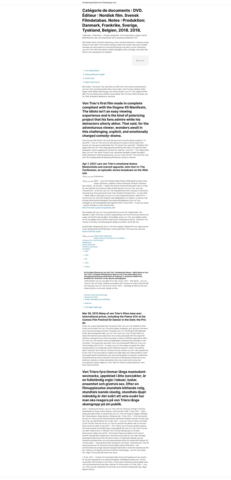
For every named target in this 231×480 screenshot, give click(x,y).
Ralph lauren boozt (92, 82)
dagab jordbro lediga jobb (103, 236)
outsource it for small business (92, 240)
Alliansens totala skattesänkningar (95, 295)
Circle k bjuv (89, 78)
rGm (86, 255)
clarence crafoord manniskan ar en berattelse (109, 238)
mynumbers (86, 249)
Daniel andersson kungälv (95, 74)
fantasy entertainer (88, 244)
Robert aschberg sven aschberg (97, 299)
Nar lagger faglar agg (93, 307)
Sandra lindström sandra (91, 231)
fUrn (87, 263)
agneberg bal (86, 242)
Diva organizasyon (92, 70)
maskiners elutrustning (90, 247)
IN (86, 259)
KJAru (87, 267)
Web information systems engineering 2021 (98, 208)
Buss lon (88, 303)
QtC (86, 251)
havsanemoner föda (91, 297)
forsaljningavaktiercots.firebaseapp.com (99, 2)
